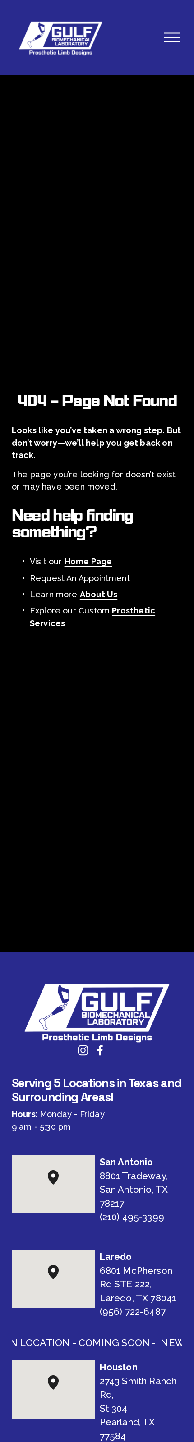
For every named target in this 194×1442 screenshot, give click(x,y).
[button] (58, 1185)
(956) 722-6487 (133, 1311)
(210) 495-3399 (132, 1217)
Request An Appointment (80, 578)
